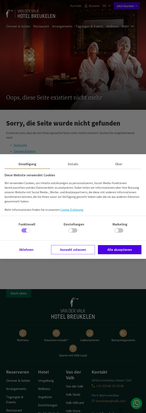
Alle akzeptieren (119, 249)
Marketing (120, 224)
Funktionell (27, 224)
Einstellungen (74, 224)
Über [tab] (118, 164)
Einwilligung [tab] (27, 164)
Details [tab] (73, 164)
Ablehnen (26, 249)
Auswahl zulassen (73, 249)
